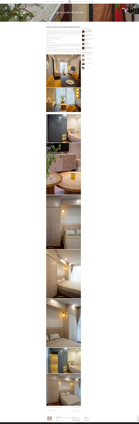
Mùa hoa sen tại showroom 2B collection (88, 35)
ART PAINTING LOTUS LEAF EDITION (89, 39)
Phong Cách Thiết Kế (61, 1)
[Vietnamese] (92, 1)
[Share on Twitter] (75, 407)
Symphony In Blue (77, 410)
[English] (91, 1)
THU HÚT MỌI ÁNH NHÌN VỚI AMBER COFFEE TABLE (88, 31)
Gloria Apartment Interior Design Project (52, 410)
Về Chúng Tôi (86, 1)
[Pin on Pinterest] (78, 407)
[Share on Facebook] (73, 407)
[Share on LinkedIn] (79, 407)
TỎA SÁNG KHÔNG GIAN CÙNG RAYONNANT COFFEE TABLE (89, 48)
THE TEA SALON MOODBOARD (87, 44)
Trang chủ (48, 1)
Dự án (81, 1)
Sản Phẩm (53, 1)
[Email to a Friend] (76, 407)
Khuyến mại (75, 1)
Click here (88, 420)
